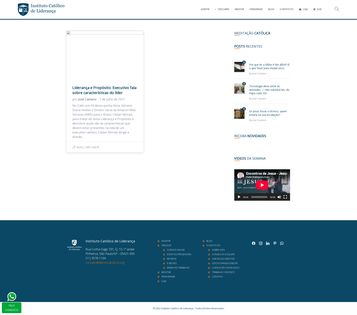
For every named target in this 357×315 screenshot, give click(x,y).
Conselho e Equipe (223, 254)
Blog (271, 9)
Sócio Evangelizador (225, 263)
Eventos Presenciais (179, 254)
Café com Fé (92, 147)
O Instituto (287, 9)
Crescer (166, 245)
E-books (172, 263)
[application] (262, 185)
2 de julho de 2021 (112, 99)
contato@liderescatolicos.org (105, 263)
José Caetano (87, 99)
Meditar (239, 9)
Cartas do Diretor (223, 258)
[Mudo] (279, 197)
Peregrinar (256, 9)
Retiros (171, 258)
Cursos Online (176, 249)
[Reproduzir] (239, 197)
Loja (305, 9)
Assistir (205, 9)
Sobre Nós (218, 249)
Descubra (223, 9)
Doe (319, 9)
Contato (217, 276)
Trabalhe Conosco (223, 272)
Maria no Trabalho (178, 267)
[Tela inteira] (285, 197)
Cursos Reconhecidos (225, 267)
